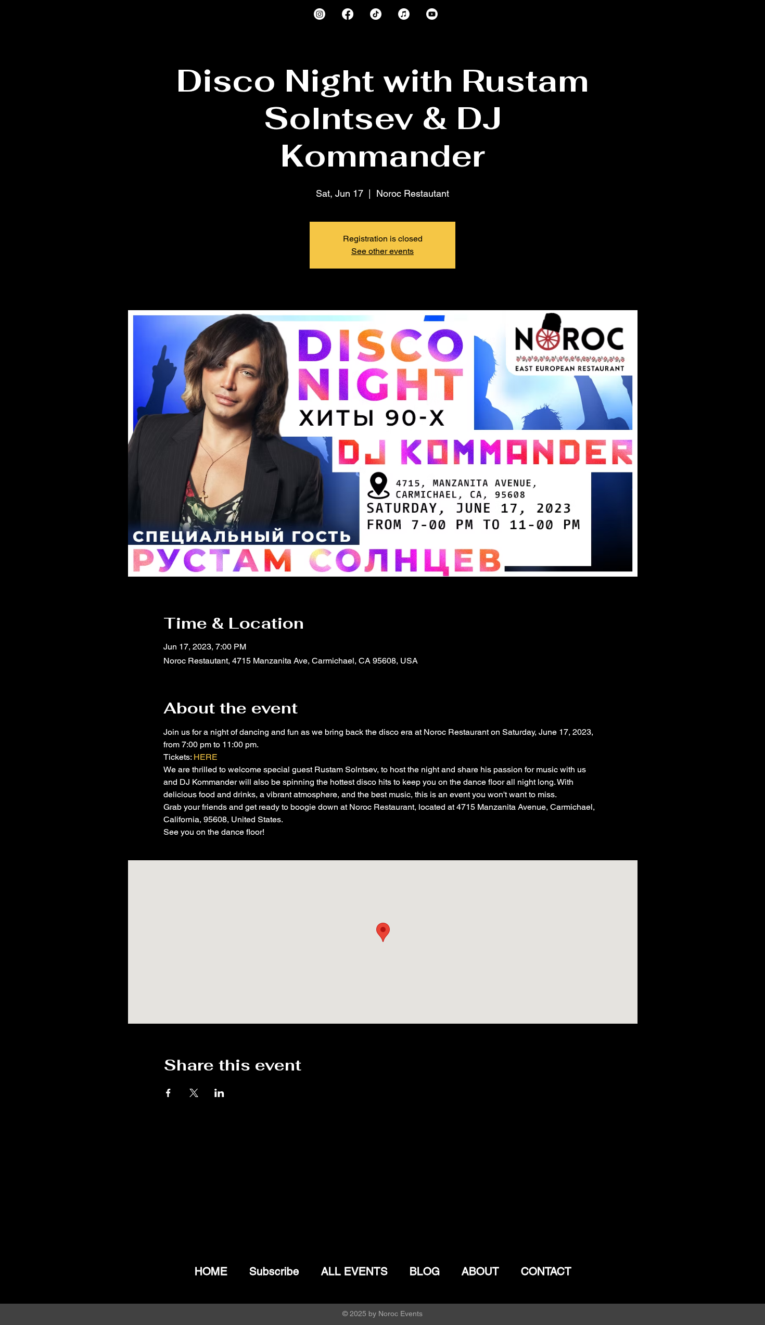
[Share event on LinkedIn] (219, 1093)
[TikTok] (375, 14)
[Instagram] (319, 14)
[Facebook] (347, 14)
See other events (382, 251)
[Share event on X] (194, 1093)
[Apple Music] (404, 14)
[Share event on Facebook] (168, 1093)
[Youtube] (432, 14)
